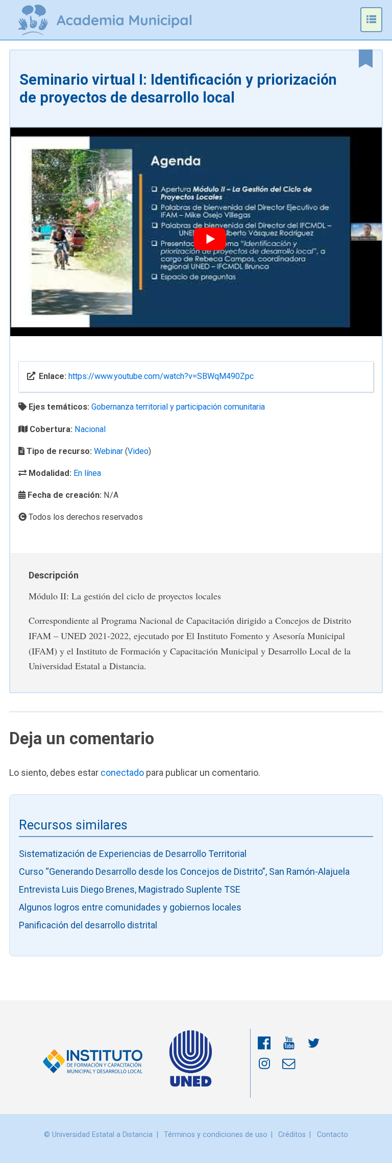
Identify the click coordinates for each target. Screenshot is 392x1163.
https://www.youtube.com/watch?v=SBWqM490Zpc (161, 376)
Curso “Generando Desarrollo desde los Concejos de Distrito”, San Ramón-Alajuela (184, 871)
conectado (122, 772)
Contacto (332, 1134)
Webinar (108, 451)
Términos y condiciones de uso (215, 1134)
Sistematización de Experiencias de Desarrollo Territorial (133, 853)
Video (138, 451)
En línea (87, 473)
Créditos (292, 1134)
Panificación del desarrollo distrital (88, 925)
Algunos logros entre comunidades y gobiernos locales (130, 907)
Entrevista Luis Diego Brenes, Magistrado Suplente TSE (129, 889)
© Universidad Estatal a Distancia (98, 1134)
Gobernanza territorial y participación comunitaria (178, 407)
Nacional (90, 429)
